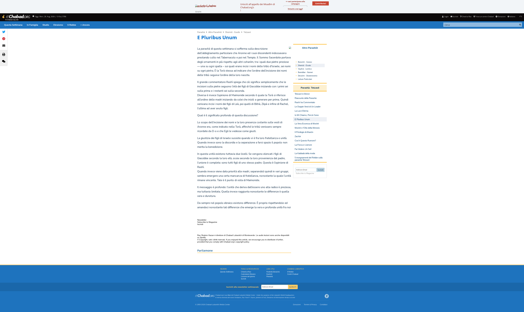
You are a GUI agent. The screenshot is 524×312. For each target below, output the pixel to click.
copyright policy (242, 242)
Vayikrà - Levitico (305, 69)
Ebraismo (58, 24)
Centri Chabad (292, 274)
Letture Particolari (305, 79)
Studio (45, 24)
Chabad (236, 295)
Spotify (203, 237)
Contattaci (323, 305)
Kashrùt (269, 274)
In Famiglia (32, 24)
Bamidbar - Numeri (305, 72)
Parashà (201, 32)
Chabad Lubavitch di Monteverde (240, 235)
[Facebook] (327, 296)
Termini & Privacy (310, 305)
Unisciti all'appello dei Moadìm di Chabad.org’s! (257, 7)
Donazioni (501, 16)
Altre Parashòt (215, 32)
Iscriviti (243, 279)
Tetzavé (247, 32)
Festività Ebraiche (273, 272)
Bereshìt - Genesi (305, 62)
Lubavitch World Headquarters (284, 295)
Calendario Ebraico (248, 274)
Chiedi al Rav (467, 16)
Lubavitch (242, 295)
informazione (280, 297)
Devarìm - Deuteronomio (307, 76)
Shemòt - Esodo (232, 32)
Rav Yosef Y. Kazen (248, 297)
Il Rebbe (71, 24)
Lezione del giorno (248, 276)
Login (446, 16)
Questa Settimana (13, 24)
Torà (264, 297)
